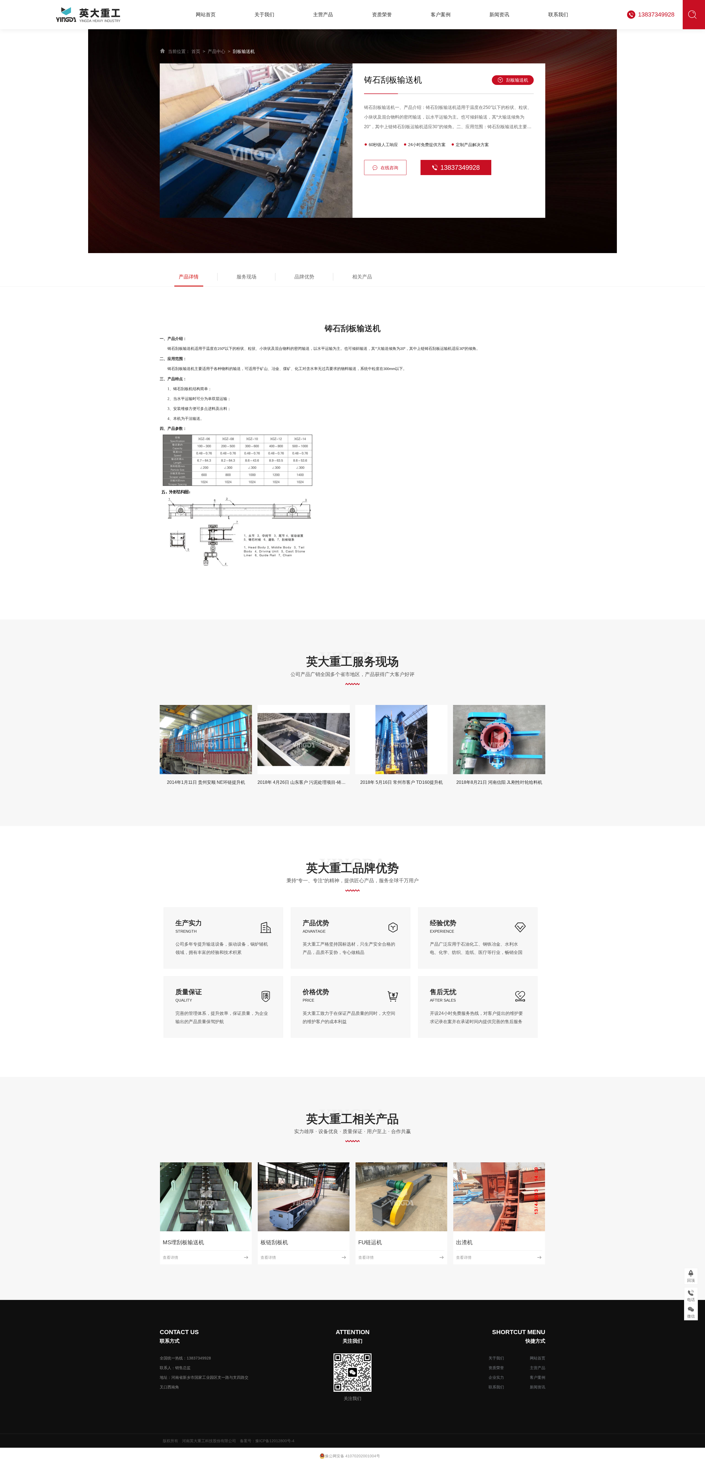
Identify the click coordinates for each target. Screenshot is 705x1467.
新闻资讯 (537, 1387)
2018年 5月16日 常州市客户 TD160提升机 (303, 782)
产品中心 (216, 51)
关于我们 (496, 1358)
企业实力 (496, 1377)
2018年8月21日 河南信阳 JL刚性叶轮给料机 (401, 782)
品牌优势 (304, 277)
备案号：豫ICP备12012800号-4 (267, 1441)
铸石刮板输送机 (182, 1242)
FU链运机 (468, 1242)
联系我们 (496, 1387)
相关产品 (362, 277)
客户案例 (537, 1377)
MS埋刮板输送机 (281, 1242)
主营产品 (537, 1368)
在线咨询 (389, 167)
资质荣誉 (496, 1368)
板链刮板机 (372, 1242)
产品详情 (189, 277)
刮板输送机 (244, 51)
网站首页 (537, 1358)
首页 (195, 51)
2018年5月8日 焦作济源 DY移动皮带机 (499, 782)
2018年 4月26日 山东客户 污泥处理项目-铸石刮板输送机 (215, 782)
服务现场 (246, 277)
